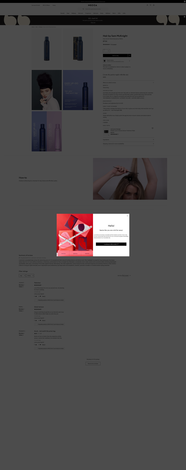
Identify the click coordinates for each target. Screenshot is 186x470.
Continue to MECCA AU (110, 244)
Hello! (111, 225)
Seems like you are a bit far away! (111, 230)
